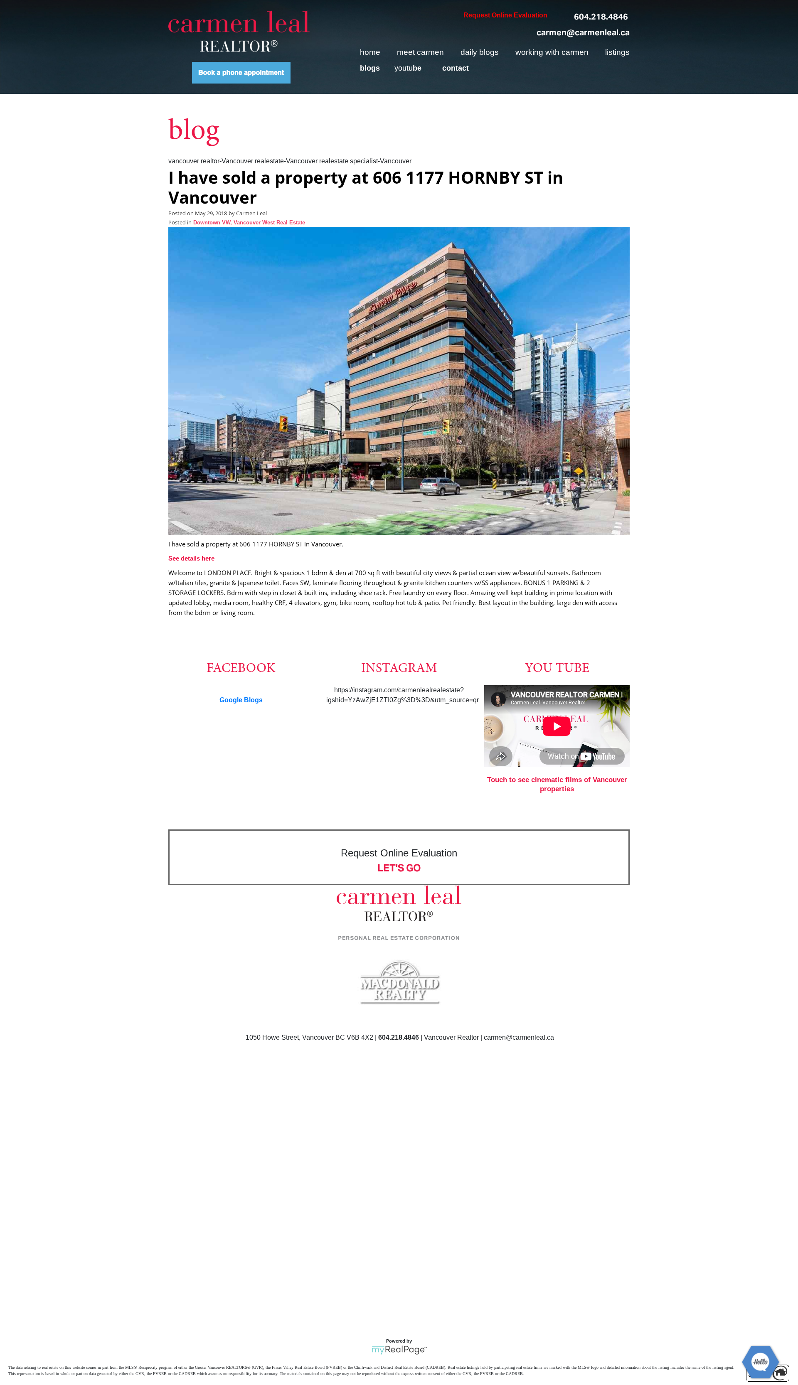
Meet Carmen (420, 52)
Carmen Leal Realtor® (239, 31)
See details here (191, 558)
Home (370, 52)
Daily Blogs (480, 52)
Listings (617, 52)
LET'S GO (399, 867)
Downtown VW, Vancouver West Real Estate (249, 223)
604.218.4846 (601, 17)
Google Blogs (241, 700)
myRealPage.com (399, 1350)
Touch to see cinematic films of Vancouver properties (557, 784)
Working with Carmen (552, 52)
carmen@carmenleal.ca (583, 32)
